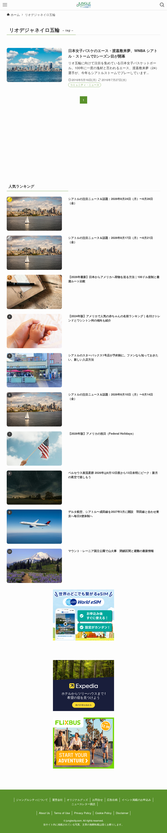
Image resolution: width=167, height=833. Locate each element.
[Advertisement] (83, 146)
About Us (44, 813)
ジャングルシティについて (32, 800)
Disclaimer (122, 813)
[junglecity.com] (83, 5)
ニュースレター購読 (83, 804)
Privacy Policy (82, 813)
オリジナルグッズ (77, 800)
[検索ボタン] (162, 5)
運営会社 (57, 800)
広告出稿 (112, 800)
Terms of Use (62, 813)
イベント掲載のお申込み (136, 800)
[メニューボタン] (5, 5)
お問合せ (97, 800)
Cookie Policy (103, 813)
